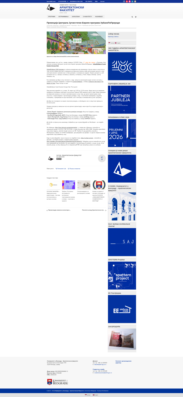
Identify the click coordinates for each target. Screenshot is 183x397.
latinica (116, 36)
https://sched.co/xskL (87, 138)
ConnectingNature (77, 81)
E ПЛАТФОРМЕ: (62, 1)
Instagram (135, 1)
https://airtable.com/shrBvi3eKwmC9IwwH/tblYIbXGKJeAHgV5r (64, 141)
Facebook (124, 1)
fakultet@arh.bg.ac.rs (100, 364)
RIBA (96, 1)
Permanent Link (61, 168)
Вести (79, 25)
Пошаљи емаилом (75, 168)
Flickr (129, 1)
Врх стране (131, 390)
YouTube (127, 1)
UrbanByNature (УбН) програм (55, 69)
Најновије (74, 25)
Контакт (102, 1)
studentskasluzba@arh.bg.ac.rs (103, 372)
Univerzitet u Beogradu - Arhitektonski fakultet (58, 25)
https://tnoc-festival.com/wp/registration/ (66, 127)
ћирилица (110, 36)
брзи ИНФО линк (51, 1)
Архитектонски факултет (71, 155)
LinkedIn (132, 1)
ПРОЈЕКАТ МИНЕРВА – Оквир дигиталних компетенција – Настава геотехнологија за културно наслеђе (53, 195)
